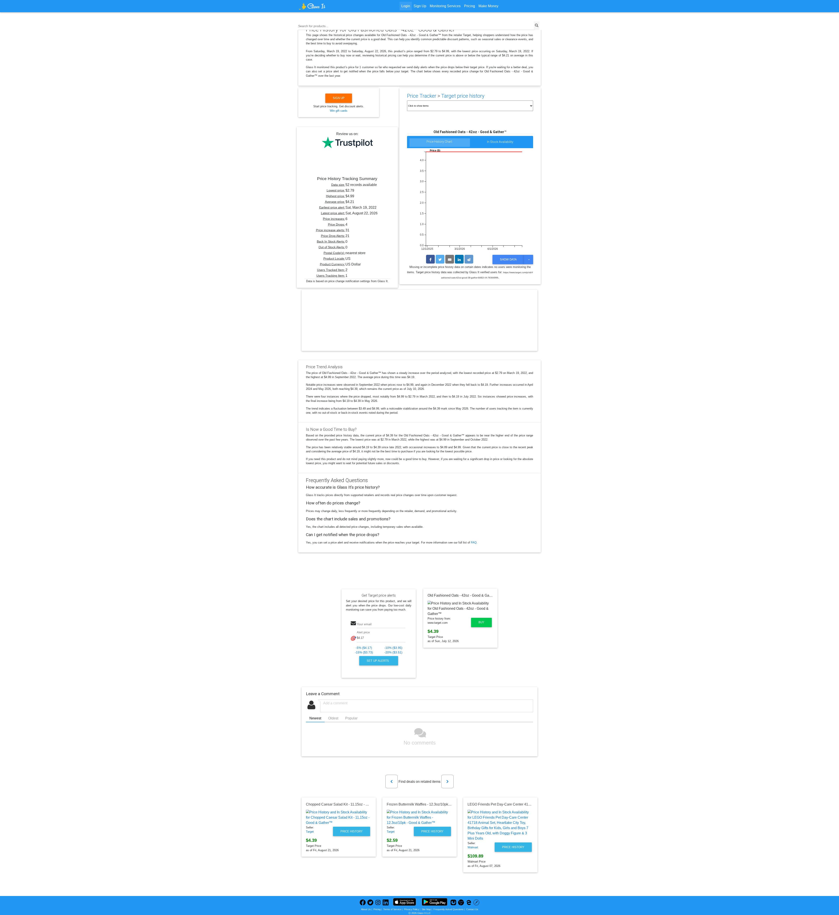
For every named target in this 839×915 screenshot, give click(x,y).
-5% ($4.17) (364, 647)
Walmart (473, 847)
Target (310, 831)
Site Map (426, 909)
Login (405, 6)
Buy (481, 622)
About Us (366, 909)
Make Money (488, 6)
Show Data (508, 259)
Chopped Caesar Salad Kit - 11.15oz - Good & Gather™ (349, 804)
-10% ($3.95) (393, 647)
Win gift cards (338, 110)
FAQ (474, 542)
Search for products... (313, 26)
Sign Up (420, 6)
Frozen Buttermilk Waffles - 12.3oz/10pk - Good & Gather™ (432, 804)
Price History (351, 831)
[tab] (439, 142)
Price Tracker (421, 96)
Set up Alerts (378, 660)
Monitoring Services (445, 6)
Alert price (363, 632)
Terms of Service (392, 909)
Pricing (469, 6)
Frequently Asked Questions (448, 909)
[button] (391, 781)
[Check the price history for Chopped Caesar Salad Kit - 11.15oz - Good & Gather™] (338, 817)
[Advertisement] (419, 324)
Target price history (462, 96)
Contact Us (472, 909)
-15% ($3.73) (364, 652)
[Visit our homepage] (328, 6)
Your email (364, 624)
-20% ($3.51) (393, 652)
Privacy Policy (411, 909)
